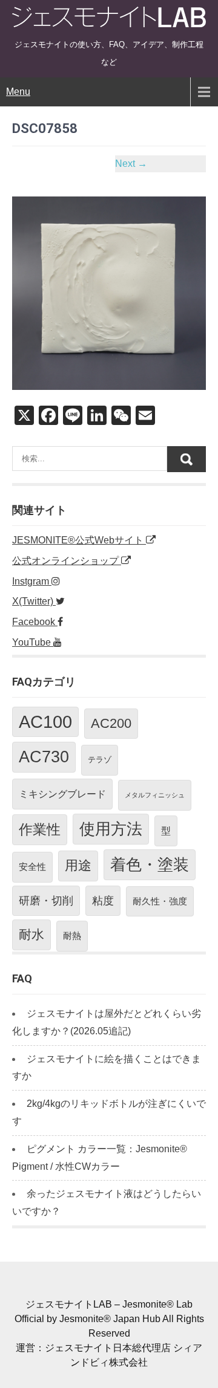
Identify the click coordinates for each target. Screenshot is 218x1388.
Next (131, 163)
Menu (18, 91)
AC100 (45, 721)
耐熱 (72, 935)
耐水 (31, 934)
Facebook (35, 622)
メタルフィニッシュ (155, 795)
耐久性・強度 (160, 901)
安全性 (32, 866)
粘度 (103, 901)
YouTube (32, 642)
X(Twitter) (34, 601)
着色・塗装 (149, 864)
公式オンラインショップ (66, 561)
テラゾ (99, 759)
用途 (78, 865)
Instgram (31, 581)
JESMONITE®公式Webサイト (79, 540)
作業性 (40, 829)
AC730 (44, 757)
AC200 (111, 723)
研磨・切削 (46, 901)
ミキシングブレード (62, 793)
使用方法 (110, 829)
